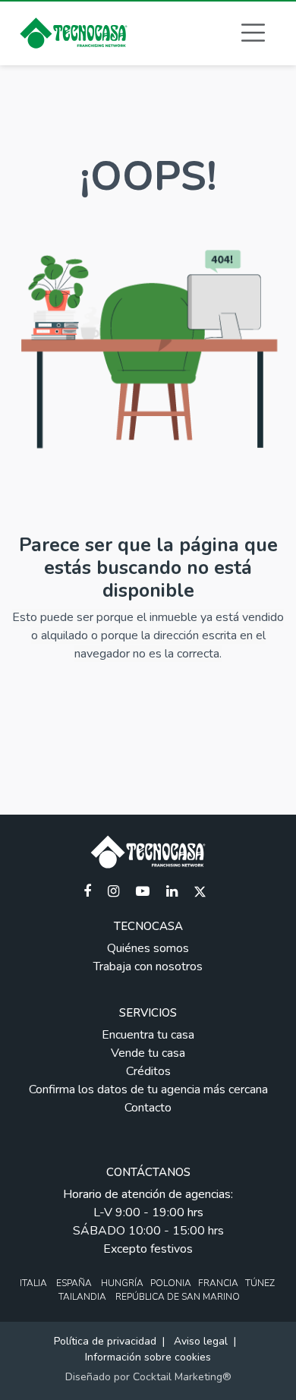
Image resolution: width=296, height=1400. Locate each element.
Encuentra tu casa (148, 1034)
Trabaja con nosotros (148, 966)
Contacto (148, 1107)
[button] (253, 32)
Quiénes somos (148, 948)
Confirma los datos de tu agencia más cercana (148, 1089)
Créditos (148, 1071)
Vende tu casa (148, 1053)
